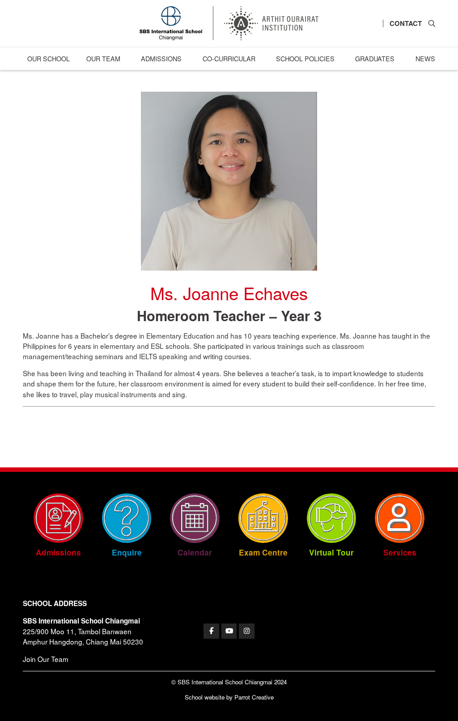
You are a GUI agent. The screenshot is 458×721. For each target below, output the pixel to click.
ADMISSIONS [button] (161, 58)
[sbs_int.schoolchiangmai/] (246, 631)
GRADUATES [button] (374, 58)
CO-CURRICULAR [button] (229, 58)
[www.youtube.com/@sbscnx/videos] (229, 631)
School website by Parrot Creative (229, 697)
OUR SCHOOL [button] (48, 58)
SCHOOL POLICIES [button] (305, 58)
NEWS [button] (425, 58)
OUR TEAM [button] (103, 58)
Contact (406, 23)
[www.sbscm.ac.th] (211, 631)
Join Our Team (45, 659)
